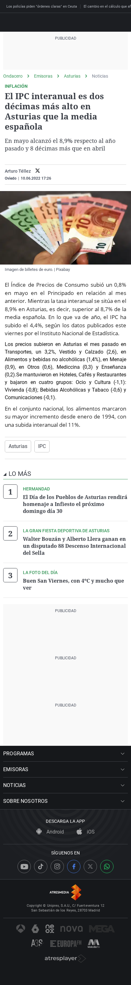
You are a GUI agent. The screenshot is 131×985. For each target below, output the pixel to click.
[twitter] (37, 171)
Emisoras (43, 76)
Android (54, 832)
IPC (42, 446)
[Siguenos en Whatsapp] (107, 866)
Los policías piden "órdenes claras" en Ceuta (41, 6)
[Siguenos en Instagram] (57, 866)
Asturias (72, 76)
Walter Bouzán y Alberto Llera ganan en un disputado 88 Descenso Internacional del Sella (74, 545)
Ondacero (13, 76)
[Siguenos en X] (90, 866)
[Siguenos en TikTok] (40, 866)
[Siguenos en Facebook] (73, 866)
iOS (90, 832)
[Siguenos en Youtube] (24, 866)
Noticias (100, 76)
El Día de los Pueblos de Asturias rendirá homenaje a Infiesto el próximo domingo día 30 (75, 504)
